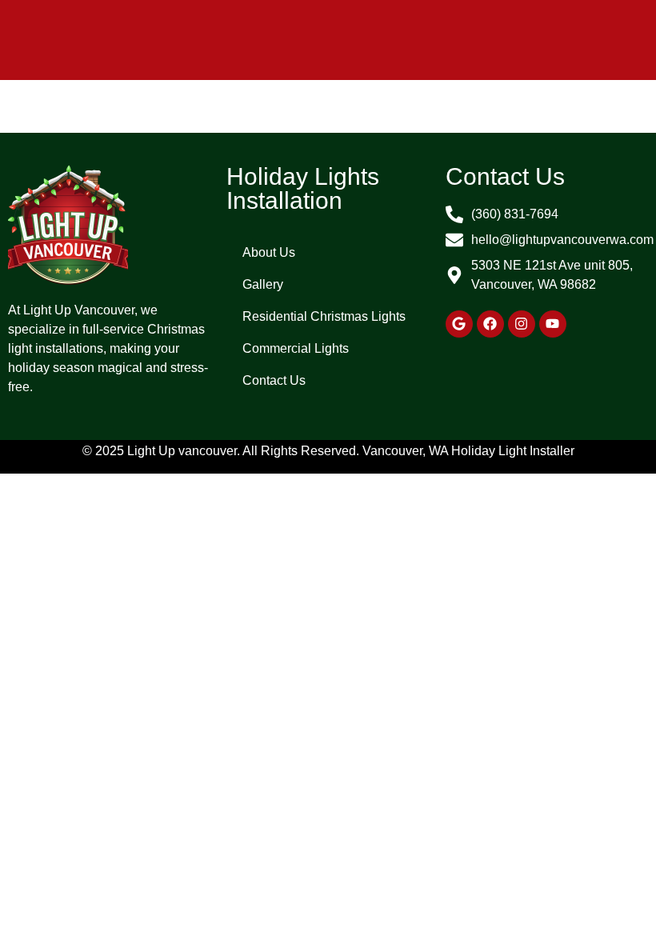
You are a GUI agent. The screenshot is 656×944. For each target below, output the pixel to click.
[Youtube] (552, 324)
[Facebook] (490, 324)
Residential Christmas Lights (324, 316)
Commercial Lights (295, 348)
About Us (268, 252)
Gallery (262, 284)
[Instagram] (521, 324)
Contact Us (274, 380)
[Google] (459, 324)
